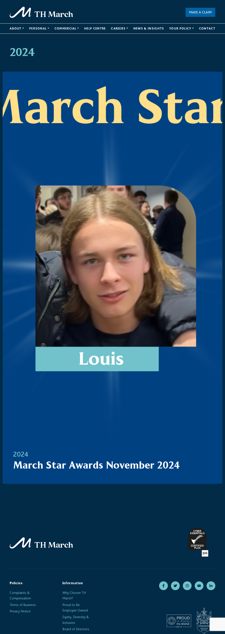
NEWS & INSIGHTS (148, 28)
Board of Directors (75, 629)
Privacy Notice (20, 611)
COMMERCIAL (65, 28)
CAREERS (118, 28)
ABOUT (16, 28)
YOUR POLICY (180, 28)
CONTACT (207, 28)
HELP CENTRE (95, 28)
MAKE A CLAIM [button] (200, 12)
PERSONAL (38, 28)
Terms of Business (23, 605)
